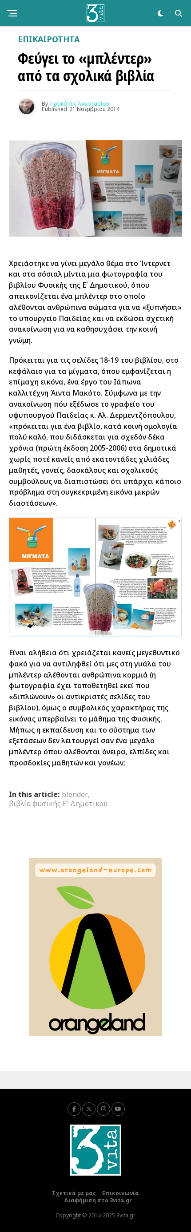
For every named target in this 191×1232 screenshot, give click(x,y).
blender (75, 794)
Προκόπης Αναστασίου (79, 103)
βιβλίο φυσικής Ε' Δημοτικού (58, 803)
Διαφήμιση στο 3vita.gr (98, 1200)
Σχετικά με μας (74, 1193)
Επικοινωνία (120, 1193)
